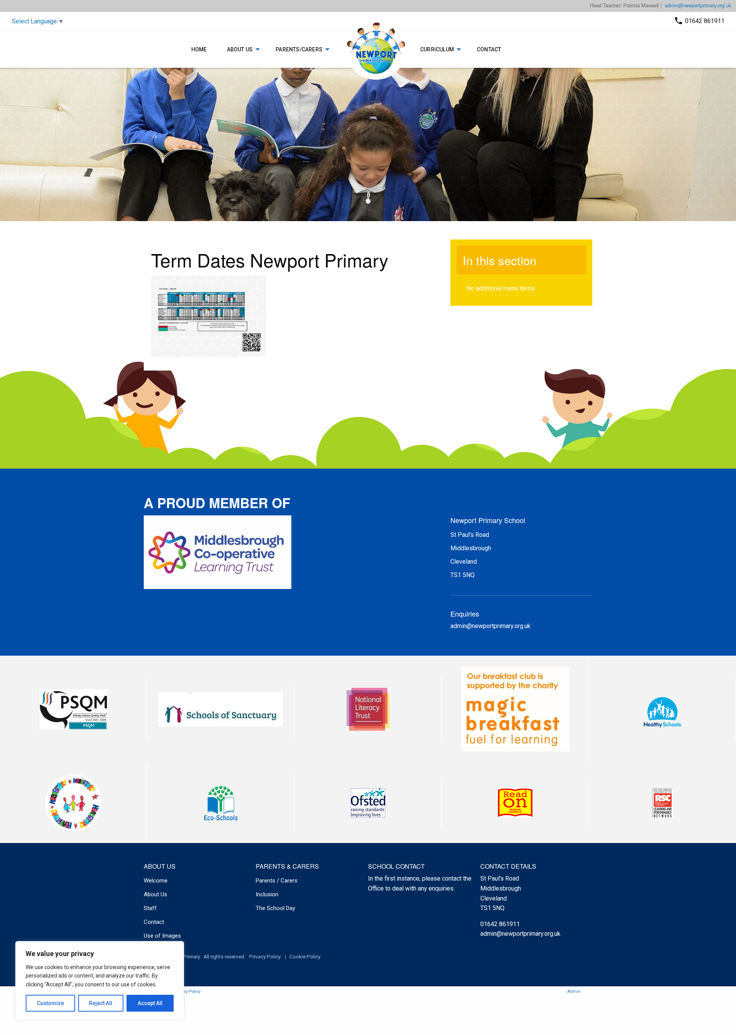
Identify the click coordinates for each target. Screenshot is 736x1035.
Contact (489, 49)
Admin (574, 991)
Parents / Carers (276, 880)
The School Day (275, 908)
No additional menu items (501, 288)
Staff (150, 908)
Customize (50, 1003)
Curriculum (437, 49)
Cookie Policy (304, 956)
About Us (240, 49)
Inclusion (267, 894)
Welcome (156, 880)
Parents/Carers (299, 49)
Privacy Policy (265, 956)
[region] (99, 980)
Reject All (100, 1003)
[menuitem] (199, 49)
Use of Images (162, 935)
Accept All (150, 1003)
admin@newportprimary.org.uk (698, 5)
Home (199, 49)
